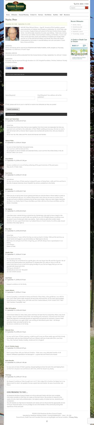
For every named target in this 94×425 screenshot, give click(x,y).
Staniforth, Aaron (78, 31)
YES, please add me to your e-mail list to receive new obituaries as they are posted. (31, 104)
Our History (48, 15)
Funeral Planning (24, 15)
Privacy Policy (73, 417)
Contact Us (33, 15)
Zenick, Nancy (77, 24)
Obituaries (14, 15)
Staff (61, 15)
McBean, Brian (77, 29)
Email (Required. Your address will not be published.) (49, 96)
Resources (67, 15)
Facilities (55, 15)
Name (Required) (10, 95)
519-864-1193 (82, 4)
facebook (47, 421)
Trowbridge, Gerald (78, 34)
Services (40, 15)
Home (8, 15)
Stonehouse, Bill (77, 27)
